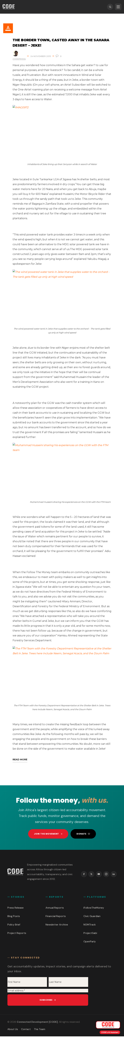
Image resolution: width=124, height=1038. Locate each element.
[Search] (110, 7)
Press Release (15, 907)
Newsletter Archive (57, 924)
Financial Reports (56, 916)
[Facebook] (84, 874)
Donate (81, 833)
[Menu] (118, 7)
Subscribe (46, 1000)
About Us (12, 1029)
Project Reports (16, 933)
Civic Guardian (91, 916)
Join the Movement (46, 833)
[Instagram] (106, 874)
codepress (19, 59)
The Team (39, 1029)
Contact (26, 1029)
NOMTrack (89, 924)
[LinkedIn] (114, 874)
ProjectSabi (90, 933)
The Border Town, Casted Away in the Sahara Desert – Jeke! (61, 42)
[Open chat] (108, 1025)
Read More (20, 759)
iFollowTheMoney (93, 907)
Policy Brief (13, 924)
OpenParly (89, 941)
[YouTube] (99, 874)
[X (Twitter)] (91, 874)
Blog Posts (13, 916)
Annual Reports (55, 907)
